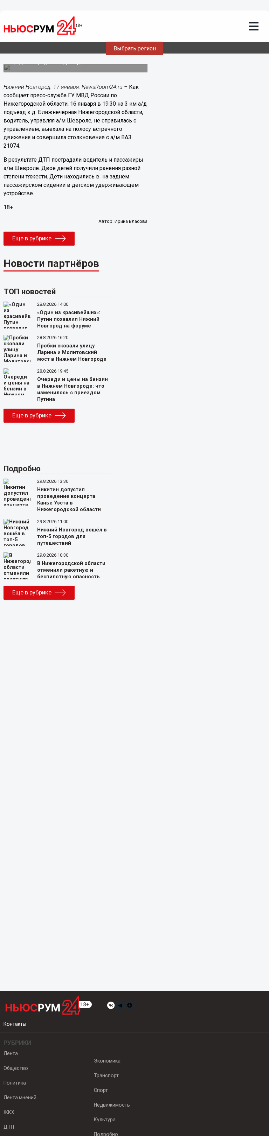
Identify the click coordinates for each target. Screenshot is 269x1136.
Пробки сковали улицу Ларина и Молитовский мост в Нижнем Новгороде (71, 352)
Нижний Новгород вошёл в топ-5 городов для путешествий (72, 536)
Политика (15, 1083)
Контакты (15, 1024)
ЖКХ (9, 1112)
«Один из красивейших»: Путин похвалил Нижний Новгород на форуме (68, 319)
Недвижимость (112, 1105)
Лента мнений (20, 1097)
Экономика (107, 1061)
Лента (11, 1053)
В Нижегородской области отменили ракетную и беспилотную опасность (71, 570)
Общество (16, 1068)
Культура (105, 1119)
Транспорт (106, 1075)
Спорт (101, 1090)
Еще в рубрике (31, 238)
